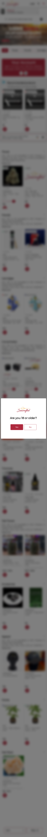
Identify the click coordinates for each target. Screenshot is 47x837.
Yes (16, 427)
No (30, 427)
